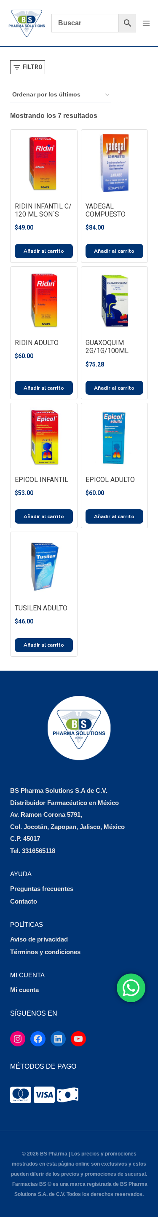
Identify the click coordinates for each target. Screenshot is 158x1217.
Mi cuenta (24, 989)
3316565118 (38, 850)
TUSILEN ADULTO (41, 608)
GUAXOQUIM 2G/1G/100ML (107, 347)
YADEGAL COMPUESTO (106, 210)
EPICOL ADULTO (110, 480)
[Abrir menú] (146, 22)
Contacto (23, 901)
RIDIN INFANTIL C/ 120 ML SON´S (43, 210)
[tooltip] (20, 1094)
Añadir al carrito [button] (44, 251)
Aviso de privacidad (39, 939)
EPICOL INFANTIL (41, 480)
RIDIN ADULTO (37, 343)
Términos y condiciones (45, 951)
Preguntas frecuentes (41, 888)
